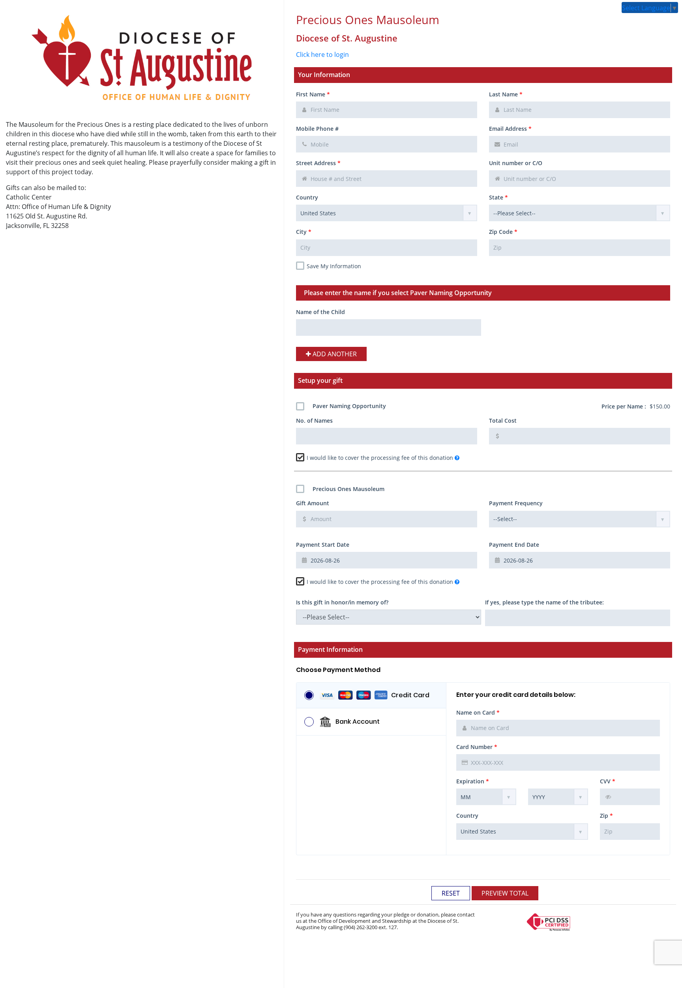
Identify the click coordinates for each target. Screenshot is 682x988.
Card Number (476, 746)
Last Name (506, 94)
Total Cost (503, 420)
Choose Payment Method (338, 670)
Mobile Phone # (317, 128)
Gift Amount (312, 503)
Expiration (472, 781)
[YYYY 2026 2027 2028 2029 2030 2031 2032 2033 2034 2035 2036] (558, 797)
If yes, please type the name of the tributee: (544, 602)
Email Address (510, 128)
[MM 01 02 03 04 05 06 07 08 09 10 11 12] (486, 797)
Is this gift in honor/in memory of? (342, 602)
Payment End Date (514, 544)
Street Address (318, 163)
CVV (607, 781)
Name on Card (478, 712)
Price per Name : (635, 406)
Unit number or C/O (515, 163)
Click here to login (322, 54)
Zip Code (503, 231)
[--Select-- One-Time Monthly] (579, 519)
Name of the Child (320, 312)
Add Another (334, 354)
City (303, 231)
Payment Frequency (516, 503)
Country (307, 197)
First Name (313, 94)
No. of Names (314, 420)
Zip (606, 815)
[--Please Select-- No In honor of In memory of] (388, 617)
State (498, 197)
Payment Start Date (322, 544)
